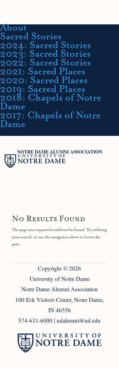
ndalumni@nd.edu (79, 320)
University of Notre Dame (60, 278)
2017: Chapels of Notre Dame (50, 120)
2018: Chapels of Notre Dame (50, 102)
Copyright (50, 268)
